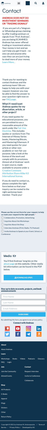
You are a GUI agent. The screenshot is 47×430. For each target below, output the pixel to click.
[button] (19, 3)
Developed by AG (28, 427)
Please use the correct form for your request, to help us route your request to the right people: (22, 213)
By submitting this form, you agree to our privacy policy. (22, 320)
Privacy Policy (15, 427)
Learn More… (8, 62)
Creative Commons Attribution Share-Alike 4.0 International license (15, 173)
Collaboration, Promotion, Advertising (19, 218)
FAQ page (11, 99)
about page (9, 263)
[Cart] (28, 3)
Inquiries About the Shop (14, 224)
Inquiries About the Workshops (16, 221)
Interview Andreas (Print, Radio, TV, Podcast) (21, 228)
